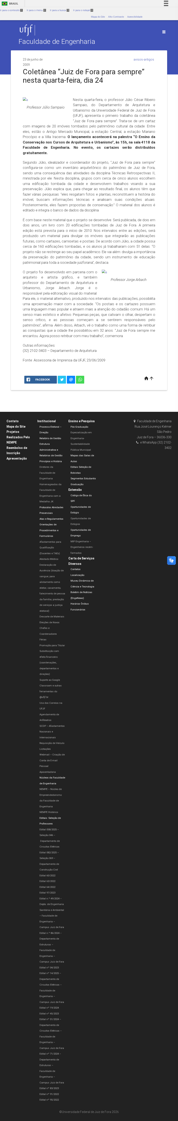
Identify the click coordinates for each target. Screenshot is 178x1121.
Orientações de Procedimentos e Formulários (49, 530)
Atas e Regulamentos (51, 519)
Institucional (46, 421)
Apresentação (17, 458)
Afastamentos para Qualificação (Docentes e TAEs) (50, 548)
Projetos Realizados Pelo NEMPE (18, 437)
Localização (77, 575)
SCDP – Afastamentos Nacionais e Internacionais (52, 732)
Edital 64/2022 (47, 887)
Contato (13, 421)
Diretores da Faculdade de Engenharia (47, 473)
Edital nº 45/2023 (49, 1013)
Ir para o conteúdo (11, 10)
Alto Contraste (116, 16)
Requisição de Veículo (52, 743)
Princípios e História (51, 461)
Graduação (77, 484)
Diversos (74, 563)
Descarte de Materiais (52, 616)
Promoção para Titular (52, 645)
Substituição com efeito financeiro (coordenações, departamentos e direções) (49, 663)
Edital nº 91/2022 (49, 1094)
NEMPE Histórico (49, 812)
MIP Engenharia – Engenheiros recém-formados (82, 547)
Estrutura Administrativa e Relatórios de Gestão (51, 450)
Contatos (76, 569)
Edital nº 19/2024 (49, 1007)
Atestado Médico (49, 559)
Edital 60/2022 (47, 875)
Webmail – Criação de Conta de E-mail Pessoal (52, 760)
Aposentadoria (48, 772)
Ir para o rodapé (82, 10)
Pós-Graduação (79, 426)
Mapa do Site (98, 16)
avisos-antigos (144, 59)
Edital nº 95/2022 (49, 1099)
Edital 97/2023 (47, 892)
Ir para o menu (36, 10)
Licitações (45, 749)
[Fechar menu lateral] (163, 31)
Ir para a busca (59, 10)
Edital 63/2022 (47, 881)
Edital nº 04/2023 (49, 967)
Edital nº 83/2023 (49, 1088)
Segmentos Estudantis (83, 478)
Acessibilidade (134, 16)
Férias (43, 639)
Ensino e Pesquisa (81, 421)
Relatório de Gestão (50, 438)
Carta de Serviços (81, 558)
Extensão (75, 489)
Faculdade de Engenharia (56, 42)
